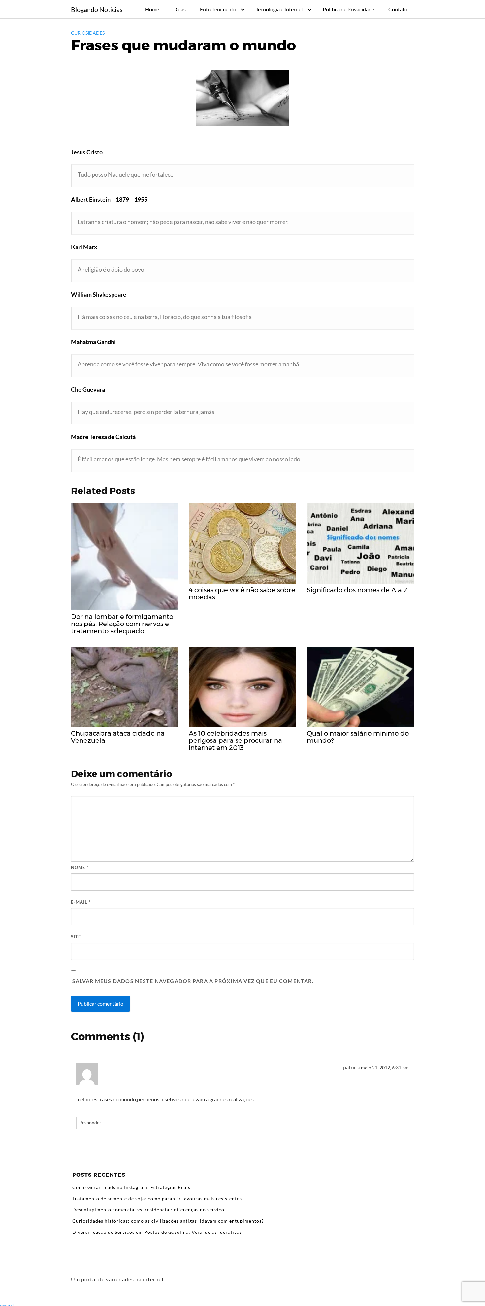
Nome (79, 867)
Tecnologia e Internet (279, 9)
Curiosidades (88, 33)
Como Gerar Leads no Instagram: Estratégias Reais (131, 1187)
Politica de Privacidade (348, 9)
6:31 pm (400, 1067)
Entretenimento (218, 9)
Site (76, 936)
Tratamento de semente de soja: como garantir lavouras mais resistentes (157, 1198)
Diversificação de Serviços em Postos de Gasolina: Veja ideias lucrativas (157, 1232)
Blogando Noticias (97, 9)
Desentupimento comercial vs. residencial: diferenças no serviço (148, 1209)
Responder (90, 1122)
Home (152, 9)
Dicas (179, 9)
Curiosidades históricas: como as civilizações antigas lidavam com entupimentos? (168, 1221)
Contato (397, 9)
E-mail (81, 902)
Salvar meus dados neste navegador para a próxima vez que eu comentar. (193, 981)
